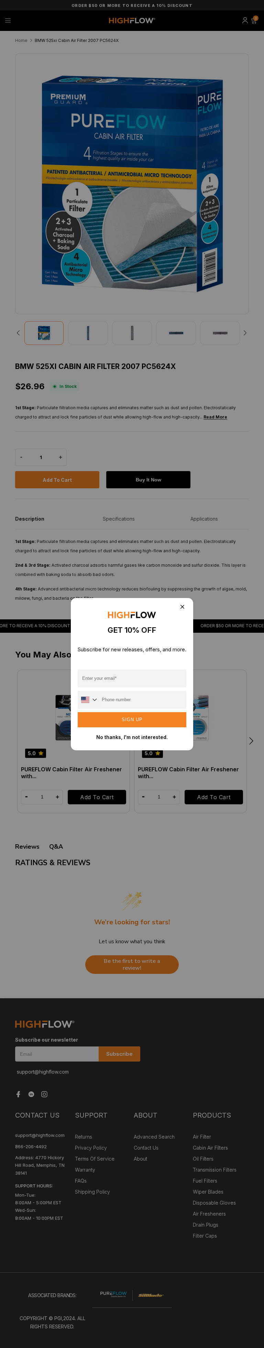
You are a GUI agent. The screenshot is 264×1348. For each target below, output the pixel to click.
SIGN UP (132, 719)
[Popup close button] (182, 607)
